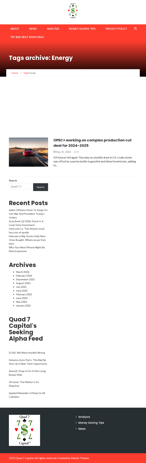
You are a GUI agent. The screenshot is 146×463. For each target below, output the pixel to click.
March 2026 (22, 271)
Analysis (53, 29)
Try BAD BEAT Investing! (27, 37)
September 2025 (25, 279)
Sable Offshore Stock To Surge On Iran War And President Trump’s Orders (28, 213)
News (33, 29)
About (14, 29)
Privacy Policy (116, 29)
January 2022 (23, 305)
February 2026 (24, 275)
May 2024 (21, 301)
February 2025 (24, 294)
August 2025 (23, 283)
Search (13, 180)
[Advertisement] (73, 111)
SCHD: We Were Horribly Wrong (27, 352)
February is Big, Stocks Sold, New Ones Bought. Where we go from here (27, 240)
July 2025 (21, 286)
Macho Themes (80, 458)
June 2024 (22, 298)
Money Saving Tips (82, 29)
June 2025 (22, 290)
